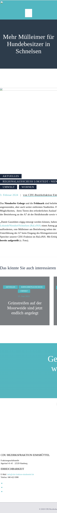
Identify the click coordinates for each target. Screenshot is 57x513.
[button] (28, 13)
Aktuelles (11, 176)
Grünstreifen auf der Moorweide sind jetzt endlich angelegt (24, 308)
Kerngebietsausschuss (31, 287)
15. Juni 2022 (24, 296)
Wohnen (28, 187)
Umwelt (9, 187)
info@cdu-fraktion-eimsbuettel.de (20, 474)
